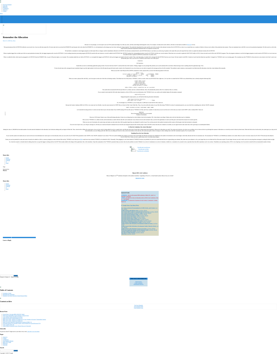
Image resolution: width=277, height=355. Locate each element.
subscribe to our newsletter (33, 331)
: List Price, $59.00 (134, 214)
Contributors (6, 8)
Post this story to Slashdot (143, 151)
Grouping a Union (7, 237)
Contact (4, 11)
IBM (81, 139)
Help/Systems (138, 281)
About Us (5, 9)
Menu (1, 13)
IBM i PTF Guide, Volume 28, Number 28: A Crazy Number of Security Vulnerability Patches (24, 319)
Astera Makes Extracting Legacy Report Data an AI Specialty (17, 326)
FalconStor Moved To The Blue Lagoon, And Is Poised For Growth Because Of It (21, 323)
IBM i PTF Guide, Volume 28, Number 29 (12, 320)
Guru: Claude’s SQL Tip (8, 324)
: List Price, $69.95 (136, 213)
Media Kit (5, 7)
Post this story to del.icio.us (144, 147)
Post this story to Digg (143, 149)
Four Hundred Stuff (138, 306)
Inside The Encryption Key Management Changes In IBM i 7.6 (17, 322)
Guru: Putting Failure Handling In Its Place (12, 317)
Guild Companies (139, 283)
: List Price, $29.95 (132, 232)
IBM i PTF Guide (7, 342)
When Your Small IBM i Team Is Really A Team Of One (16, 315)
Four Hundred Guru (138, 308)
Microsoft (189, 44)
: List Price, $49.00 (133, 218)
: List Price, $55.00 (139, 230)
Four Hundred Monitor (8, 341)
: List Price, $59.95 (134, 210)
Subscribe (5, 6)
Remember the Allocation (8, 294)
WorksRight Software (138, 284)
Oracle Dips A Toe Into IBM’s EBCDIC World (13, 314)
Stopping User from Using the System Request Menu (24, 237)
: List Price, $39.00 (134, 219)
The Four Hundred (7, 4)
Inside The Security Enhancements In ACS (12, 318)
